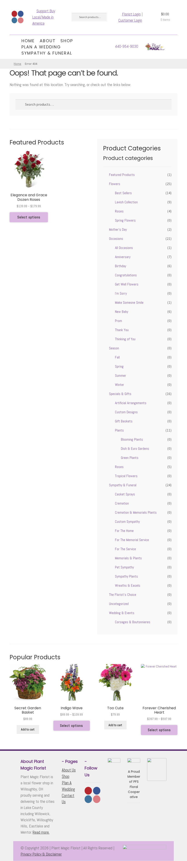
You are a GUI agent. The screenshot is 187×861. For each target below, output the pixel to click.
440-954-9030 (126, 46)
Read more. (41, 832)
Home (28, 41)
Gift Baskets (123, 421)
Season (114, 348)
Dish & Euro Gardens (135, 448)
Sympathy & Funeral (46, 53)
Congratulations (126, 275)
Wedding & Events (121, 612)
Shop (66, 41)
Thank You (122, 329)
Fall (117, 357)
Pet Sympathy (124, 567)
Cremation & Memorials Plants (136, 512)
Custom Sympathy (127, 521)
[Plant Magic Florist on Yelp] (14, 14)
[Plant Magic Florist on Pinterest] (20, 20)
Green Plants (129, 457)
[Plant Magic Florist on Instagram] (14, 20)
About (48, 41)
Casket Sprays (125, 494)
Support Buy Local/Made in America (43, 17)
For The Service (125, 549)
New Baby (121, 311)
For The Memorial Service (132, 539)
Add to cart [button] (27, 729)
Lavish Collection (126, 202)
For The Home (124, 530)
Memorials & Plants (128, 558)
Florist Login (131, 14)
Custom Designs (126, 412)
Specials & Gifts (120, 393)
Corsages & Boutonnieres (132, 622)
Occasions (116, 238)
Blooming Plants (132, 439)
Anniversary (122, 256)
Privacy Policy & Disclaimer (41, 854)
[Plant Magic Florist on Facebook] (20, 14)
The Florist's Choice (122, 594)
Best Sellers (123, 193)
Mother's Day (118, 229)
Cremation (122, 503)
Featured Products (122, 174)
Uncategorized (119, 603)
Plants (119, 430)
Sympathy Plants (126, 576)
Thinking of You (125, 339)
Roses (119, 211)
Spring (119, 366)
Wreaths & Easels (127, 585)
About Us (69, 770)
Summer (120, 375)
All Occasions (124, 247)
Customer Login (130, 20)
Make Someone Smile (129, 302)
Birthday (120, 266)
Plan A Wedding (41, 47)
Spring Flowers (125, 220)
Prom (118, 320)
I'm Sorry (121, 293)
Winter (119, 384)
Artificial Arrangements (130, 402)
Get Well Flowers (126, 284)
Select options (28, 217)
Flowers (114, 183)
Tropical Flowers (126, 476)
